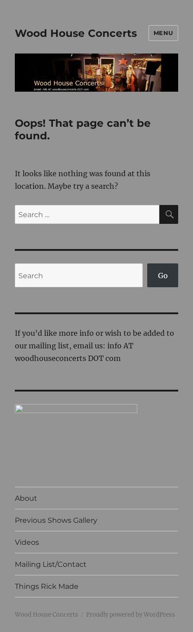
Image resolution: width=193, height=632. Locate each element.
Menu (163, 32)
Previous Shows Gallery (56, 520)
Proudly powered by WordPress (130, 615)
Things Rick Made (47, 586)
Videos (27, 542)
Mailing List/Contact (51, 564)
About (26, 498)
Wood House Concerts (76, 33)
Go (163, 275)
